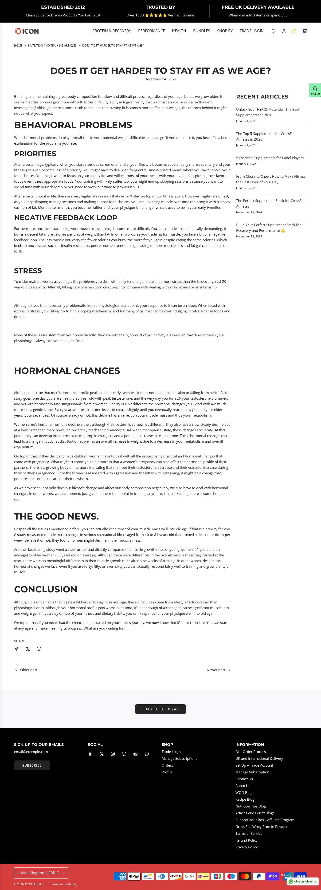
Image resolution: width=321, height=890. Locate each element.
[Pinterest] (124, 754)
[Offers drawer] (294, 31)
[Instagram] (113, 754)
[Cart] (304, 31)
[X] (101, 754)
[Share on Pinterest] (39, 649)
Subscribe (32, 765)
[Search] (273, 31)
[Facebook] (90, 754)
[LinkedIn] (135, 754)
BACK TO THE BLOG (160, 709)
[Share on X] (28, 649)
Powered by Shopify (64, 884)
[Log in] (284, 31)
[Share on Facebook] (16, 649)
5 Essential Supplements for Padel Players (270, 157)
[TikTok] (146, 754)
